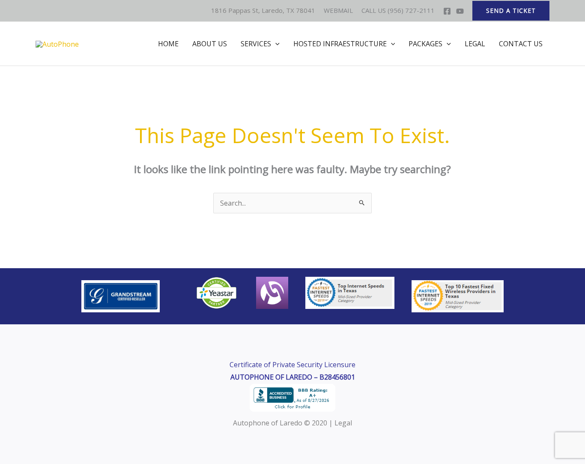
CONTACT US (521, 43)
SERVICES (256, 43)
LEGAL (475, 43)
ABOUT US (209, 43)
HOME (168, 43)
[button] (510, 11)
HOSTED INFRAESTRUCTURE (340, 43)
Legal (343, 423)
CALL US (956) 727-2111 (398, 10)
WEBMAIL (339, 10)
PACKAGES (425, 43)
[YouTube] (460, 11)
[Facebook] (447, 11)
